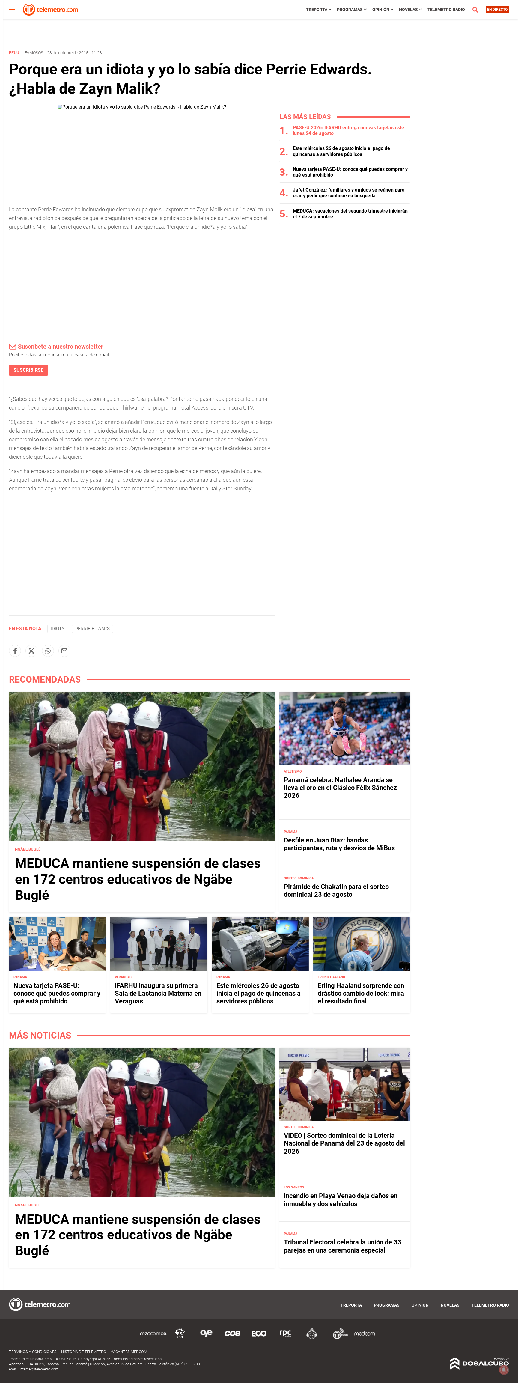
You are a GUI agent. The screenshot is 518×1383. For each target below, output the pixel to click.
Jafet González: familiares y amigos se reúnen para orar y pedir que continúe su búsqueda (349, 192)
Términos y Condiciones (33, 1351)
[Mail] (64, 651)
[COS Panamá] (232, 1338)
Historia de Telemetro (83, 1351)
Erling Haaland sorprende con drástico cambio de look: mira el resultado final (361, 993)
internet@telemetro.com (38, 1369)
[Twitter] (31, 651)
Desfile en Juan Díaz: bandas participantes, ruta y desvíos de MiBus (339, 843)
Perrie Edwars (92, 628)
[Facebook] (15, 651)
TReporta (316, 9)
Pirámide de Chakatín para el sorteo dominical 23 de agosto (336, 890)
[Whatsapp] (48, 651)
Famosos (34, 52)
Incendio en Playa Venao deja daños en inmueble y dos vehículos (340, 1200)
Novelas (408, 9)
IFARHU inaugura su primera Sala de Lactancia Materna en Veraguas (158, 993)
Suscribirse (28, 370)
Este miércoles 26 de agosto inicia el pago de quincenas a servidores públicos (341, 151)
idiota (57, 628)
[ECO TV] (259, 1338)
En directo (497, 9)
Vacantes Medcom (129, 1351)
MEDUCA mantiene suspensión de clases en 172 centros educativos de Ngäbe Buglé (138, 879)
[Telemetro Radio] (338, 1338)
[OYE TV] (206, 1338)
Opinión (380, 9)
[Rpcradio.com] (285, 1338)
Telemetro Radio (446, 9)
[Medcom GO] (153, 1338)
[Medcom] (364, 1338)
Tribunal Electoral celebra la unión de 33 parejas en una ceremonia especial (342, 1246)
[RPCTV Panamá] (180, 1338)
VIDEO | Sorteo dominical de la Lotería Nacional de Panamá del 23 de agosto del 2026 (344, 1143)
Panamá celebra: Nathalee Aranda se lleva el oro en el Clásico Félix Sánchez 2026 (340, 787)
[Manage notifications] (504, 1370)
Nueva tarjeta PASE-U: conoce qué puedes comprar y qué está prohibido (56, 993)
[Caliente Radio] (312, 1338)
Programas (350, 9)
